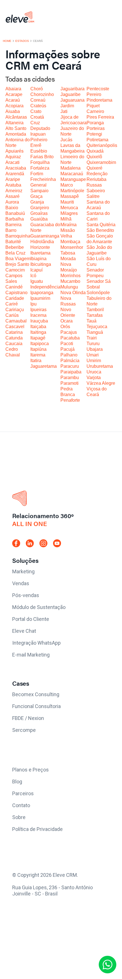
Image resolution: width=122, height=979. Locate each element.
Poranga (95, 122)
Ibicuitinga (40, 264)
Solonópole (98, 292)
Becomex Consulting (35, 694)
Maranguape (73, 179)
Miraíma (68, 224)
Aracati (12, 162)
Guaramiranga (44, 236)
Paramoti (69, 383)
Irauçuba (39, 321)
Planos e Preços (30, 770)
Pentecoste (98, 88)
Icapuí (36, 270)
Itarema (37, 354)
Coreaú (37, 100)
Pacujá (67, 349)
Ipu (33, 304)
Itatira (35, 360)
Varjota (94, 377)
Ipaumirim (40, 298)
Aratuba (13, 185)
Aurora (12, 202)
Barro (10, 230)
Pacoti (66, 343)
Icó (33, 275)
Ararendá (14, 173)
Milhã (65, 219)
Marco (66, 185)
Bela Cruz (15, 253)
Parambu (69, 377)
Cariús (12, 315)
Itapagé (37, 337)
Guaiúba (39, 219)
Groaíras (39, 213)
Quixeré (94, 168)
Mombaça (70, 241)
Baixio (11, 207)
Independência (45, 287)
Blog (17, 782)
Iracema (38, 315)
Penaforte (70, 400)
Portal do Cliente (30, 619)
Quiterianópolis (102, 145)
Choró (36, 88)
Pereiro (94, 94)
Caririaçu (14, 309)
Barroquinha (17, 236)
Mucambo (70, 281)
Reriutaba (96, 179)
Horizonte (40, 247)
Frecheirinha (43, 179)
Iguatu (36, 281)
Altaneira (14, 122)
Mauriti (67, 202)
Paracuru (69, 366)
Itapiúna (38, 349)
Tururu (93, 343)
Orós (65, 326)
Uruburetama (100, 366)
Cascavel (14, 326)
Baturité (13, 241)
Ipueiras (38, 309)
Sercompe (24, 730)
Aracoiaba (15, 168)
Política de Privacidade (37, 829)
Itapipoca (39, 343)
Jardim (67, 105)
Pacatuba (70, 337)
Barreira (13, 224)
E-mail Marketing (31, 655)
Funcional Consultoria (36, 706)
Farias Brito (42, 156)
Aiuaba (12, 111)
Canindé (14, 287)
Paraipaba (70, 371)
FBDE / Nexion (28, 718)
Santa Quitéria (101, 224)
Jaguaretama (43, 366)
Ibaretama (40, 253)
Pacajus (68, 332)
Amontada (15, 134)
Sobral (93, 287)
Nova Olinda (73, 292)
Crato (35, 111)
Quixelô (94, 156)
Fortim (36, 173)
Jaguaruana (72, 100)
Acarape (13, 94)
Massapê (69, 196)
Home (7, 41)
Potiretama (97, 139)
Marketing (23, 571)
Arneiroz (13, 190)
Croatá (37, 117)
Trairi (92, 337)
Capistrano (16, 292)
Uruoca (94, 371)
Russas (94, 185)
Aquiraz (13, 156)
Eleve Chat (24, 631)
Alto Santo (15, 128)
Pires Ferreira (100, 117)
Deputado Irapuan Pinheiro (40, 134)
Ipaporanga (41, 292)
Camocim (15, 270)
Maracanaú (71, 173)
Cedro (11, 349)
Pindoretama (99, 100)
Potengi (94, 134)
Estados (22, 41)
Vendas (20, 583)
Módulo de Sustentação (39, 607)
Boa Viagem (17, 258)
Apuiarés (14, 151)
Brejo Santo (17, 264)
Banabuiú (15, 213)
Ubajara (95, 349)
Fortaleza (39, 168)
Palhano (68, 354)
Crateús (38, 105)
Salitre (93, 196)
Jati (64, 111)
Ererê (35, 145)
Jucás (66, 139)
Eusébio (38, 151)
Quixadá (95, 151)
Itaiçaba (38, 326)
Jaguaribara (72, 88)
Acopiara (14, 105)
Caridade (14, 298)
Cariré (11, 304)
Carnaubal (16, 321)
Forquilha (40, 162)
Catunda (14, 337)
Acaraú (12, 100)
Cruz (35, 122)
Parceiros (23, 793)
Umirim (94, 360)
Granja (37, 202)
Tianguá (95, 332)
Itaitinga (38, 332)
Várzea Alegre (101, 383)
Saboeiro (96, 190)
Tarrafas (95, 315)
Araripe (12, 179)
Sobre (19, 817)
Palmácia (69, 360)
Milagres (69, 213)
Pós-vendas (25, 595)
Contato (21, 805)
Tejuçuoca (97, 326)
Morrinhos (70, 275)
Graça (36, 196)
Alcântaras (16, 117)
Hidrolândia (42, 241)
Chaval (12, 354)
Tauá (91, 321)
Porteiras (96, 128)
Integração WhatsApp (36, 643)
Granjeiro (39, 207)
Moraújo (68, 270)
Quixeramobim (101, 162)
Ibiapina (38, 258)
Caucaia (13, 343)
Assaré (12, 196)
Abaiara (13, 88)
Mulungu (69, 287)
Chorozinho (42, 94)
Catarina (14, 332)
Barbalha (14, 219)
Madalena (70, 168)
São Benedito (100, 230)
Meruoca (69, 207)
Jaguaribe (70, 94)
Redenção (97, 173)
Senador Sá (99, 281)
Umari (93, 354)
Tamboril (95, 309)
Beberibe (14, 247)
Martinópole (72, 190)
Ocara (66, 321)
